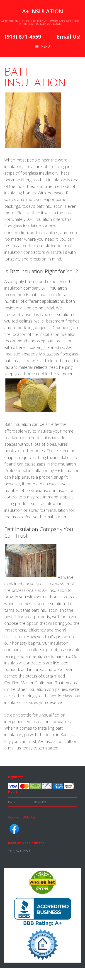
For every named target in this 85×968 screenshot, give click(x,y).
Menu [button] (45, 46)
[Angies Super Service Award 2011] (42, 894)
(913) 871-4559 (23, 36)
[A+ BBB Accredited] (43, 925)
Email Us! (68, 36)
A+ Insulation (42, 11)
